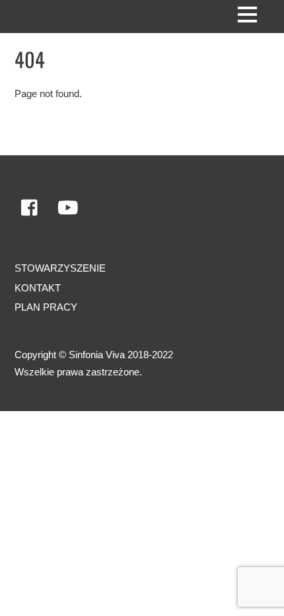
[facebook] (30, 208)
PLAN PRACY (46, 307)
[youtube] (68, 208)
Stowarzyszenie (60, 268)
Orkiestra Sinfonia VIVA (69, 433)
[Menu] (247, 13)
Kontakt (38, 287)
